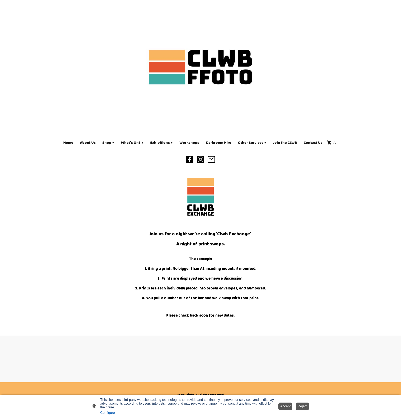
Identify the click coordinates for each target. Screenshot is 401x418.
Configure (107, 412)
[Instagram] (200, 159)
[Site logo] (200, 67)
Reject (302, 406)
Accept (285, 406)
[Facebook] (189, 159)
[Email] (211, 159)
